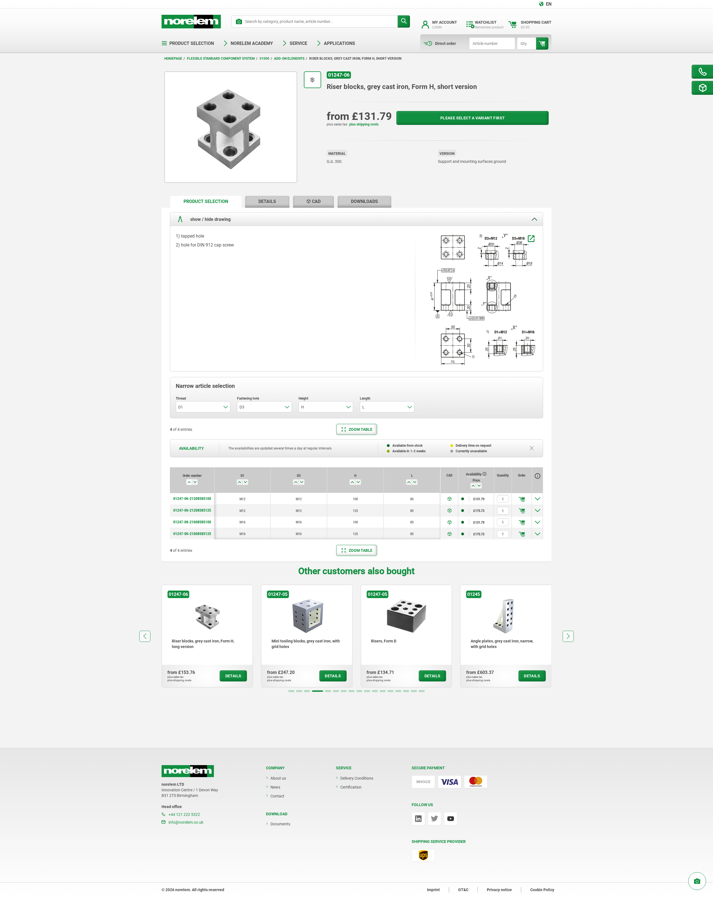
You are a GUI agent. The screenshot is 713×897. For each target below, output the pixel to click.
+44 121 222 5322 (184, 814)
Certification (351, 787)
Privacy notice (499, 890)
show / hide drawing (210, 219)
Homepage (173, 58)
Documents (280, 824)
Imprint (433, 890)
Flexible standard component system (221, 59)
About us (278, 778)
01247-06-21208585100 (192, 498)
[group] (207, 636)
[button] (291, 691)
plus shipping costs (364, 124)
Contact (277, 796)
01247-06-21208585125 (192, 510)
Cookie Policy (542, 890)
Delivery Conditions (356, 778)
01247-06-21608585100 (192, 522)
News (275, 787)
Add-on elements (289, 59)
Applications (339, 43)
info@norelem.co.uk (185, 822)
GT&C (463, 890)
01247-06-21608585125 (192, 533)
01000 (264, 59)
